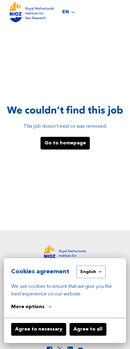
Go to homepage (65, 143)
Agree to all (87, 329)
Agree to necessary (38, 329)
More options (27, 307)
